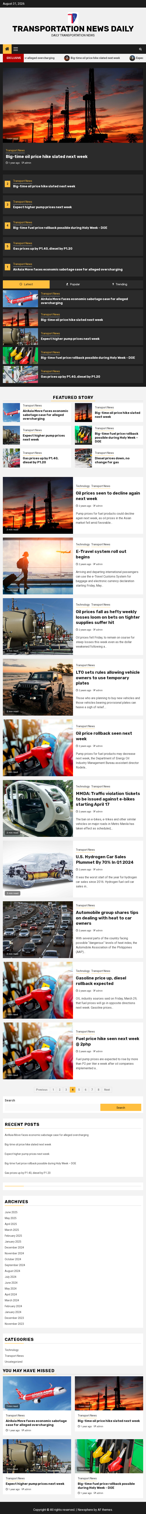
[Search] (140, 49)
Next (107, 1089)
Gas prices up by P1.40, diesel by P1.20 (42, 248)
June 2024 (11, 1282)
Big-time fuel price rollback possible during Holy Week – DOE (60, 228)
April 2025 (11, 1224)
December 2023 (14, 1317)
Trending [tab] (121, 284)
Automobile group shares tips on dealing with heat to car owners (107, 918)
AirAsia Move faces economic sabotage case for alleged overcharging (68, 269)
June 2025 (11, 1212)
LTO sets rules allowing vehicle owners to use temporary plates (108, 678)
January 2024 (13, 1312)
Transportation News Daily (73, 29)
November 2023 (14, 1323)
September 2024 (15, 1265)
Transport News (22, 180)
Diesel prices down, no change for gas (112, 460)
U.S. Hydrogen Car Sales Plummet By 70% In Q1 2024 (105, 859)
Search (10, 1100)
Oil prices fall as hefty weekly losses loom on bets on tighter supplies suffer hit (108, 617)
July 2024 (10, 1276)
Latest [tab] (28, 284)
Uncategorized (13, 1361)
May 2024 (11, 1288)
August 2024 (12, 1270)
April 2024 (11, 1294)
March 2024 (12, 1300)
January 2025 (13, 1241)
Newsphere (85, 1510)
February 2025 (13, 1235)
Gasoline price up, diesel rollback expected (101, 980)
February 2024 (13, 1306)
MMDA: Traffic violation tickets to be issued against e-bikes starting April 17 (108, 799)
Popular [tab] (74, 284)
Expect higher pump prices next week (42, 207)
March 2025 (12, 1229)
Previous (42, 1089)
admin (28, 163)
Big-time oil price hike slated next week (64, 58)
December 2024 (14, 1247)
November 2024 (14, 1253)
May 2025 (11, 1218)
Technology (83, 486)
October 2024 (13, 1259)
